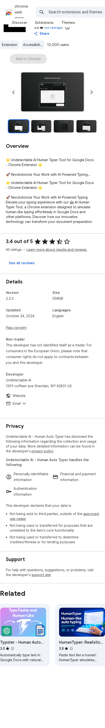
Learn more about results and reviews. (57, 249)
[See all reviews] (22, 263)
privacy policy (42, 451)
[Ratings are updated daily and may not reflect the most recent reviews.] (67, 27)
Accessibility (33, 45)
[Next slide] (91, 92)
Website (19, 396)
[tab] (19, 22)
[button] (52, 92)
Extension (9, 45)
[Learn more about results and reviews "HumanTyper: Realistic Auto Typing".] (71, 648)
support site (41, 575)
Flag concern (16, 327)
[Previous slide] (13, 92)
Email (17, 403)
